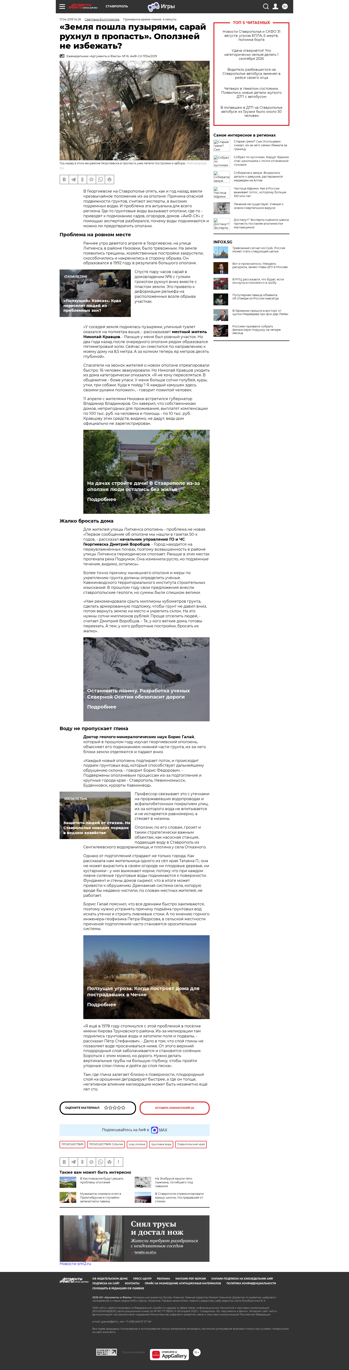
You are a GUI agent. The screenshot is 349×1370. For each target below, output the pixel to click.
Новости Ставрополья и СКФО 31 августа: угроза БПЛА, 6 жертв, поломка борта (251, 36)
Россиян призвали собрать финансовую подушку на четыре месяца (256, 330)
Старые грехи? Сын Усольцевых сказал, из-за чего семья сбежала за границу (260, 145)
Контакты (132, 1283)
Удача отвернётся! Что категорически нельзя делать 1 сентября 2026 (251, 55)
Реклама (163, 1278)
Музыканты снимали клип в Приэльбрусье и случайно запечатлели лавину (100, 1197)
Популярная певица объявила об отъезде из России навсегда (255, 296)
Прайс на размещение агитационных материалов (183, 1283)
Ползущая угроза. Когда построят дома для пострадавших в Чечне (143, 991)
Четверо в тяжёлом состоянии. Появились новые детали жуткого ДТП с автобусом (251, 93)
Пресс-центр (142, 1278)
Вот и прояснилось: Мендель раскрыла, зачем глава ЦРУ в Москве (260, 265)
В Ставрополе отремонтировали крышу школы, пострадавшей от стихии (179, 1197)
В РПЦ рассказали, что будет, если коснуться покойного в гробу (258, 281)
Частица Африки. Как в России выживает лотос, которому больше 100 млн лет (260, 192)
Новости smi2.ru (75, 1263)
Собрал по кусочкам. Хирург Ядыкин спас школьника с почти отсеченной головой (261, 160)
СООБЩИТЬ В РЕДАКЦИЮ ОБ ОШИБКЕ (118, 1288)
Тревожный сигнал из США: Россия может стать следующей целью (258, 249)
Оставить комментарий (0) (174, 1108)
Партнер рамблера (133, 1352)
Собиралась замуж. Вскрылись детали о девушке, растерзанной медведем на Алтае (258, 176)
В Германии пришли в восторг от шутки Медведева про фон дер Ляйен (260, 312)
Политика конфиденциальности (251, 1283)
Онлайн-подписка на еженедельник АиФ (242, 1278)
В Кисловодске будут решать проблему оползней (101, 1180)
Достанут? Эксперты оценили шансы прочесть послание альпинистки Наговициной (261, 223)
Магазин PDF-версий (190, 1278)
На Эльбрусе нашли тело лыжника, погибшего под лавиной (174, 1182)
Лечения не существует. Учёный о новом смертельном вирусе (258, 206)
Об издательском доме (110, 1278)
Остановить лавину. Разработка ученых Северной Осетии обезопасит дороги (138, 694)
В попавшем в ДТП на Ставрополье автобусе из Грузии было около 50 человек (252, 112)
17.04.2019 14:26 (70, 19)
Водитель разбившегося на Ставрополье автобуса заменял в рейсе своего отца (251, 74)
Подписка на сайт (105, 1283)
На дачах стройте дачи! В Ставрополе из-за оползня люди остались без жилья (143, 486)
